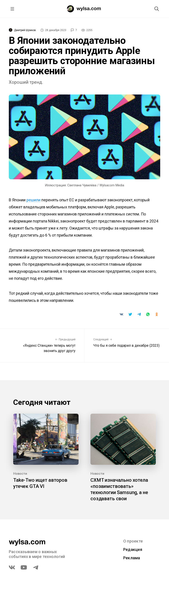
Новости (20, 474)
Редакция (132, 549)
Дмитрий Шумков (25, 30)
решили (33, 200)
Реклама (131, 558)
